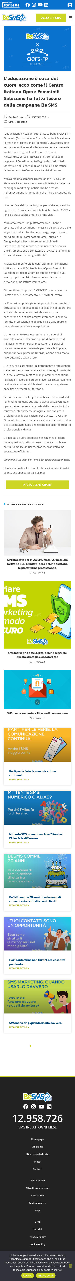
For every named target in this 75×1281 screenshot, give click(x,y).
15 (36, 1052)
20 (66, 1052)
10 (9, 1052)
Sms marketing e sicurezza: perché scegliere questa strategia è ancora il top (37, 655)
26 (40, 1059)
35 (37, 1065)
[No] (70, 1266)
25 (33, 1059)
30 (66, 1059)
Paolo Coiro (16, 117)
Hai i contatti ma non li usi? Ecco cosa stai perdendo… (37, 962)
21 (8, 1059)
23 (21, 1059)
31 (12, 1065)
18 (53, 1052)
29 (59, 1059)
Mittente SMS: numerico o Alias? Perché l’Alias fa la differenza (35, 836)
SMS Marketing (18, 122)
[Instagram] (34, 5)
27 (46, 1059)
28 (53, 1059)
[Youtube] (40, 5)
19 (59, 1052)
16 (42, 1052)
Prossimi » (56, 1065)
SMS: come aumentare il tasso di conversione (37, 713)
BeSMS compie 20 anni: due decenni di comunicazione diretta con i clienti (35, 899)
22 (14, 1059)
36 (44, 1065)
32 (18, 1065)
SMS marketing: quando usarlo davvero (35, 1023)
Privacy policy (46, 1275)
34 (31, 1065)
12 (19, 1052)
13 (25, 1052)
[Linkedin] (46, 5)
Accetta (27, 1275)
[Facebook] (27, 5)
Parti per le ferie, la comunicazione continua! (32, 773)
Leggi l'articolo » (19, 779)
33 (24, 1065)
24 (27, 1059)
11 (14, 1052)
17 (48, 1052)
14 (30, 1052)
